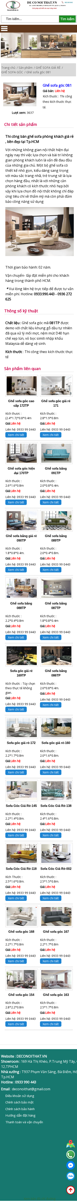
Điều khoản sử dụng (19, 1096)
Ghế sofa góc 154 (21, 995)
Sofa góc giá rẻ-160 (55, 743)
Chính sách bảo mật (19, 1102)
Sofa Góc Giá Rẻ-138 (55, 806)
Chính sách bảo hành (20, 1109)
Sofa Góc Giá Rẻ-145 (21, 806)
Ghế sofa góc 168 (21, 931)
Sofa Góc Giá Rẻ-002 (55, 868)
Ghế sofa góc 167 (56, 931)
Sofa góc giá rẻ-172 (21, 743)
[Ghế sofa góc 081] (23, 95)
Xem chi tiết (16, 435)
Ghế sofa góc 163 (56, 995)
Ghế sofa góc (32, 322)
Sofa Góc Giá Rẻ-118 (21, 868)
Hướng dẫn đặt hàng (20, 1115)
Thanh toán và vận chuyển (24, 1122)
